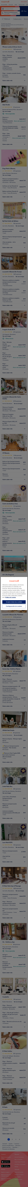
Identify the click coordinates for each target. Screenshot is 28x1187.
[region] (14, 593)
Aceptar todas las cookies (14, 602)
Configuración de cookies (14, 606)
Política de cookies (10, 597)
